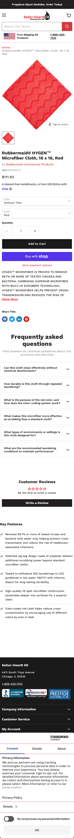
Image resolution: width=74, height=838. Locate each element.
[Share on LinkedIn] (19, 319)
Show (10, 299)
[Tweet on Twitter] (12, 319)
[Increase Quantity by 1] (35, 231)
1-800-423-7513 (12, 683)
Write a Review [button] (37, 503)
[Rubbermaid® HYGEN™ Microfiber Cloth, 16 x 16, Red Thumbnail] (8, 138)
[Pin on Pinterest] (26, 319)
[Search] (67, 26)
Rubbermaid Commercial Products (30, 164)
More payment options (37, 265)
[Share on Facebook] (5, 319)
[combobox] (32, 26)
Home (6, 47)
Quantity (7, 222)
